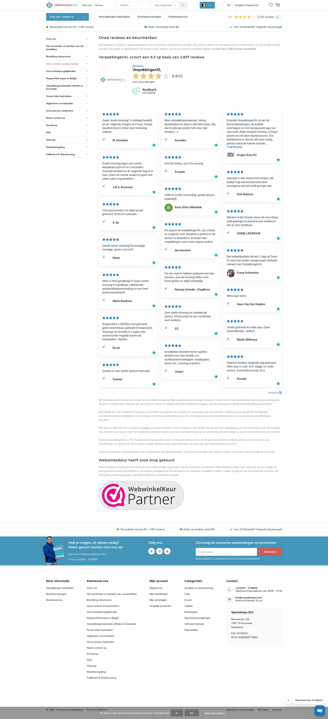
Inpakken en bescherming (198, 588)
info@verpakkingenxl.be (248, 597)
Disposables (191, 629)
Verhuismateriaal (194, 623)
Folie (187, 593)
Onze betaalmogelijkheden (61, 71)
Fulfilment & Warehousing (60, 154)
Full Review (234, 147)
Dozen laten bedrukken (59, 96)
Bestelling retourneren (58, 56)
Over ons (87, 5)
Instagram (159, 551)
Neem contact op (55, 117)
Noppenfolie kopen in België (61, 78)
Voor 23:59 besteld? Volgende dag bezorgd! (258, 26)
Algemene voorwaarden (59, 103)
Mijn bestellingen (159, 593)
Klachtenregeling (55, 147)
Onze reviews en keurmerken (62, 63)
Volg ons (155, 542)
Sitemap (50, 139)
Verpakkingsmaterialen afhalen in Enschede (64, 87)
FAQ (48, 132)
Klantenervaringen (149, 16)
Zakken (188, 605)
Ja (177, 713)
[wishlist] (271, 5)
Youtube (167, 551)
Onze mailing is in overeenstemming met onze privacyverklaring (228, 558)
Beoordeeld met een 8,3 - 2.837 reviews (72, 26)
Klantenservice (178, 16)
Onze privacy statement (59, 110)
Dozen (188, 599)
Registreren (156, 588)
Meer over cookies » (215, 713)
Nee (192, 713)
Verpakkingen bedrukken (114, 16)
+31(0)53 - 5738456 (87, 559)
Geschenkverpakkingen (197, 617)
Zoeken (183, 5)
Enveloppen (191, 611)
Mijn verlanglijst (158, 599)
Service (99, 5)
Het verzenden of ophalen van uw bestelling (65, 47)
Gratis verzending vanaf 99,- (164, 26)
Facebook (151, 551)
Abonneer (270, 551)
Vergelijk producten (160, 605)
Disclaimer (52, 125)
